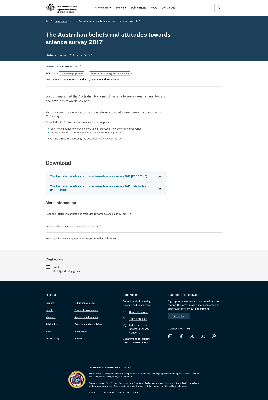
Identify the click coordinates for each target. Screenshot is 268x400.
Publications (138, 7)
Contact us (168, 7)
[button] (218, 8)
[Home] (62, 5)
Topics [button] (120, 7)
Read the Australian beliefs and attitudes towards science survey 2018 (86, 213)
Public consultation (84, 303)
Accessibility (52, 338)
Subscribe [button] (178, 316)
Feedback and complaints (88, 324)
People (49, 310)
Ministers (51, 317)
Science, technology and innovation (110, 73)
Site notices (80, 331)
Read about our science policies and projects (72, 226)
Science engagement (71, 73)
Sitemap (78, 338)
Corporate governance (86, 310)
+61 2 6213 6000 (138, 319)
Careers (50, 303)
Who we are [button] (101, 7)
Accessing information (86, 317)
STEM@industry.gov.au (66, 271)
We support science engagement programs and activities (79, 238)
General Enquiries (138, 312)
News (153, 7)
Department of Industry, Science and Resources (90, 79)
